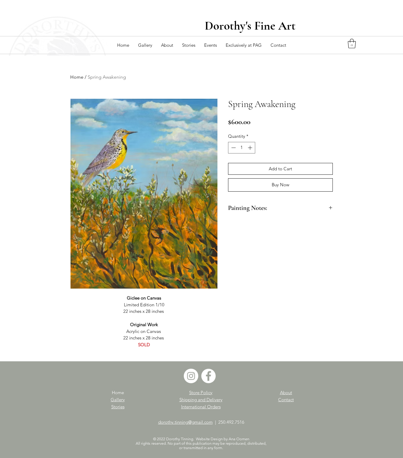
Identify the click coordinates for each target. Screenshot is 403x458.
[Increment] (251, 147)
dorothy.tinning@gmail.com (185, 422)
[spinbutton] (242, 147)
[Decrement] (233, 147)
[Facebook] (208, 376)
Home (76, 77)
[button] (145, 45)
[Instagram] (191, 376)
